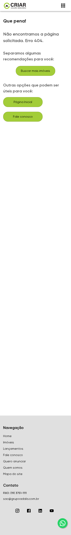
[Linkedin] (40, 510)
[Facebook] (29, 510)
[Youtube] (51, 510)
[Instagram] (17, 510)
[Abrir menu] (63, 5)
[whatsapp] (62, 523)
